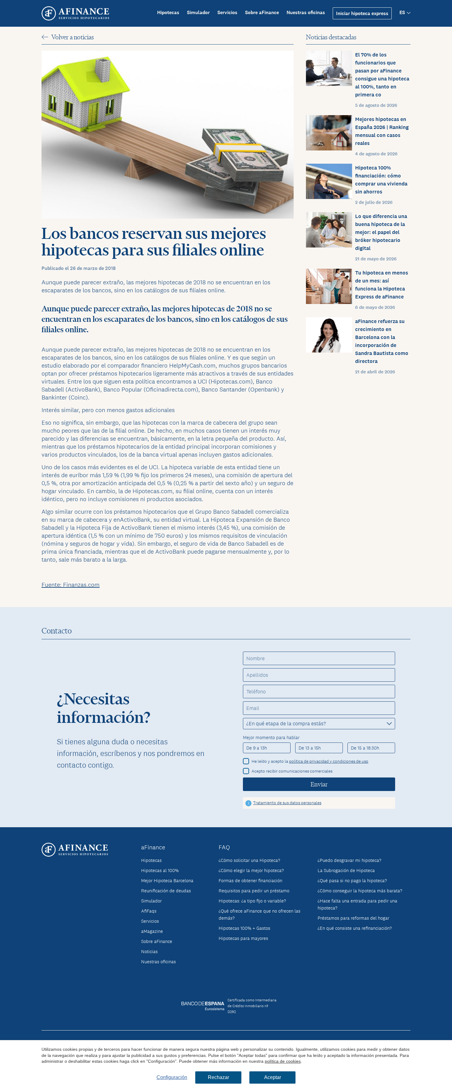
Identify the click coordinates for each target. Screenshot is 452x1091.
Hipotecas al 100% (160, 870)
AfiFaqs (149, 911)
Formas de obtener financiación (250, 880)
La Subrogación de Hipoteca (346, 870)
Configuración (172, 1077)
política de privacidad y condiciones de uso (328, 761)
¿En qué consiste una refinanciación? (355, 928)
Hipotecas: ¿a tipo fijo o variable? (252, 901)
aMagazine (152, 931)
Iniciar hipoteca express (362, 13)
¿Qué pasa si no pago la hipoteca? (352, 880)
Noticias (149, 951)
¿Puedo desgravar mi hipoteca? (349, 860)
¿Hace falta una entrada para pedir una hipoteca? (357, 904)
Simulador (198, 12)
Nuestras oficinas (306, 12)
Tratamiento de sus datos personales (287, 802)
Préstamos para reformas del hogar (353, 918)
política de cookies (283, 1061)
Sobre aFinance (262, 12)
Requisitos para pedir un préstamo (254, 891)
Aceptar (272, 1077)
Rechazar (218, 1077)
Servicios (227, 12)
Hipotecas (168, 12)
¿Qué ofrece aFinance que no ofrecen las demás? (259, 914)
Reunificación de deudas (166, 891)
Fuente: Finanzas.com (71, 585)
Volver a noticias (72, 37)
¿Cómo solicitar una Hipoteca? (249, 860)
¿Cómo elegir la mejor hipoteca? (251, 870)
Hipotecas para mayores (243, 938)
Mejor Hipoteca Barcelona (167, 880)
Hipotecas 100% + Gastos (244, 928)
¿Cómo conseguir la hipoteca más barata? (360, 891)
